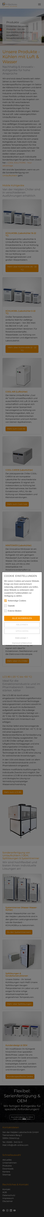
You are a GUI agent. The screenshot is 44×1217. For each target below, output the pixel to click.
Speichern (22, 631)
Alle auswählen (22, 618)
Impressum (16, 643)
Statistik (11, 606)
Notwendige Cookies (17, 601)
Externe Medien (15, 611)
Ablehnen (22, 625)
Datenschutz (27, 643)
